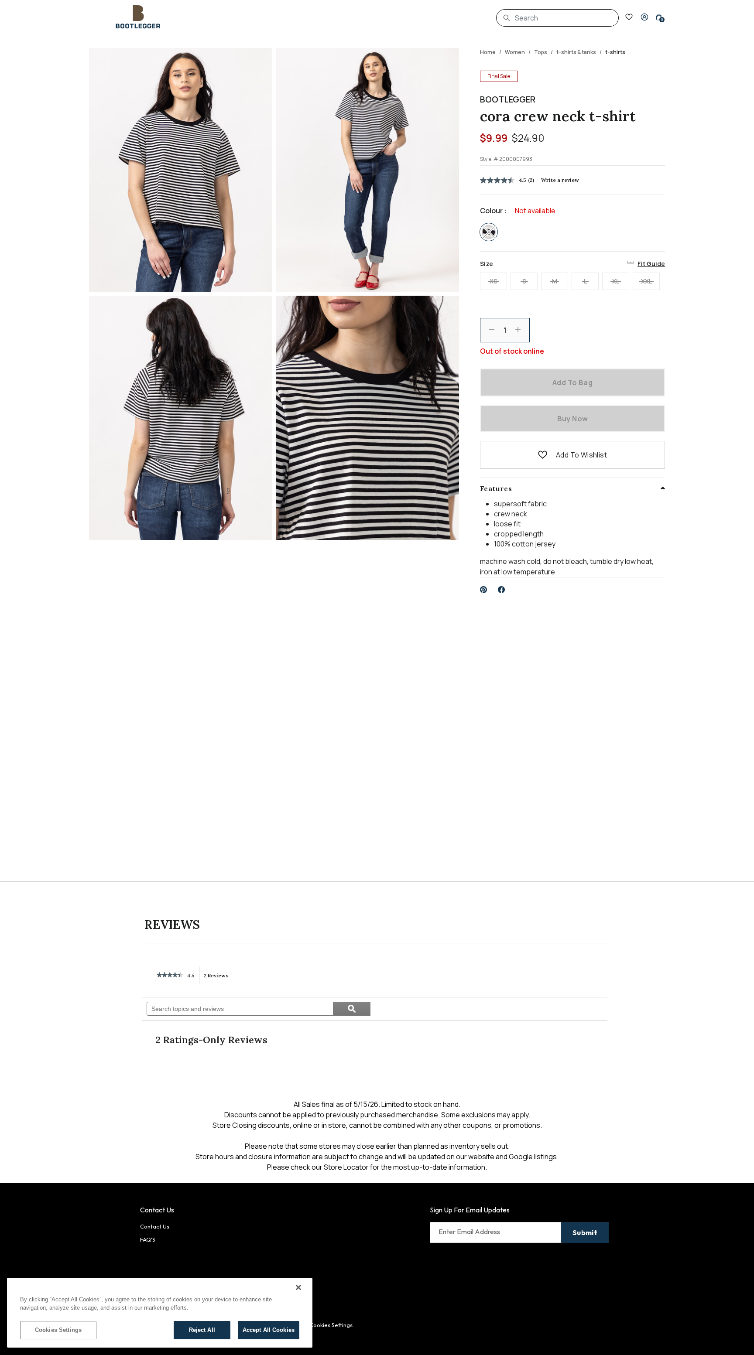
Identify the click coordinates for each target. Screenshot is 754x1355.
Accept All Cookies (269, 1330)
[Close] (298, 1287)
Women (515, 52)
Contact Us (154, 1226)
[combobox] (557, 18)
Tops (540, 52)
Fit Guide (651, 263)
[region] (159, 1313)
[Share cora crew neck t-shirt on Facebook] (501, 589)
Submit (584, 1232)
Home (488, 52)
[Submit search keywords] (506, 18)
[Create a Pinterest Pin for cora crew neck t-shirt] (483, 589)
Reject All (202, 1330)
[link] (170, 975)
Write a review (560, 180)
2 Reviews (218, 978)
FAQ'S (147, 1239)
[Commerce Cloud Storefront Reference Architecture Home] (138, 17)
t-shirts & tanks (576, 52)
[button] (644, 17)
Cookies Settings (58, 1330)
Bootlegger (507, 99)
